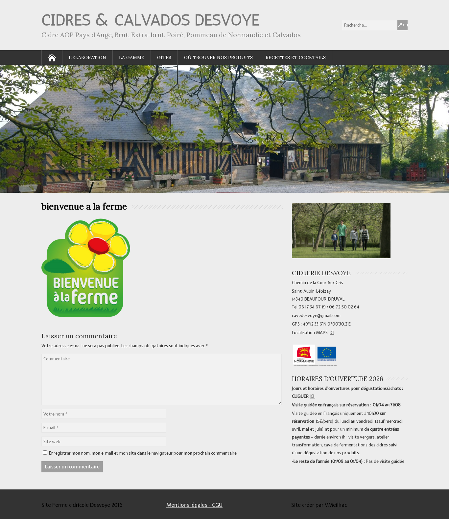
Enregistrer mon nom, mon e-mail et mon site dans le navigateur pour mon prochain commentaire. (143, 453)
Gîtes (164, 57)
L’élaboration (87, 57)
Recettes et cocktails (296, 57)
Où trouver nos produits (218, 57)
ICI (332, 332)
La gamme (131, 57)
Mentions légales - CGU (194, 504)
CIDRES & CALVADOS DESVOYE (150, 20)
